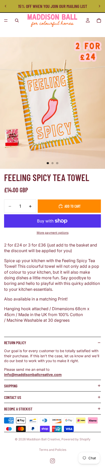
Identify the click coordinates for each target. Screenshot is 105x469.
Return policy (15, 342)
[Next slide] (99, 6)
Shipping (10, 385)
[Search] (16, 20)
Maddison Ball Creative (43, 439)
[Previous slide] (5, 6)
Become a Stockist (18, 408)
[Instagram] (52, 461)
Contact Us (12, 397)
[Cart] (98, 20)
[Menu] (6, 20)
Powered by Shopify (75, 439)
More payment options (53, 232)
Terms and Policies (52, 450)
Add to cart (72, 206)
